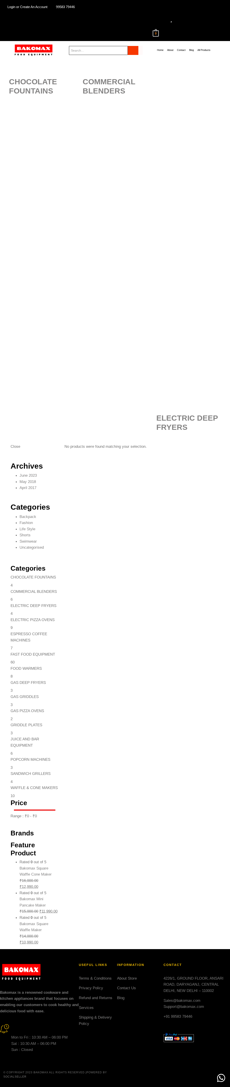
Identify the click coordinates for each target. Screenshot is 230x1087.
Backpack (28, 516)
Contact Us (126, 988)
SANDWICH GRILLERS (31, 773)
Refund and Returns (95, 998)
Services (86, 1007)
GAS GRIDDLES (25, 696)
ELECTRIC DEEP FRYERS (33, 605)
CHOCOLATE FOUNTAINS (33, 577)
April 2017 (28, 487)
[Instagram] (81, 25)
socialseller (15, 1076)
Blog (120, 998)
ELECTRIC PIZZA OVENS (33, 619)
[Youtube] (63, 25)
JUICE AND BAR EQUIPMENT (25, 742)
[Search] (135, 50)
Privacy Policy (91, 988)
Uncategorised (32, 547)
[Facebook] (72, 25)
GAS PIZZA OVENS (27, 711)
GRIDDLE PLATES (26, 725)
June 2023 (28, 475)
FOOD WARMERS (26, 668)
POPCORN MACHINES (30, 759)
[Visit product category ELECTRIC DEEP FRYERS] (193, 233)
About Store (127, 978)
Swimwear (28, 541)
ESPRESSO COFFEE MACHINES (29, 637)
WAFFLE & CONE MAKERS (34, 787)
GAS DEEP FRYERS (28, 682)
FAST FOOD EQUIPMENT (33, 654)
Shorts (25, 535)
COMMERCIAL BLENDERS (34, 591)
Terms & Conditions (95, 978)
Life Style (27, 529)
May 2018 (28, 481)
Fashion (26, 522)
